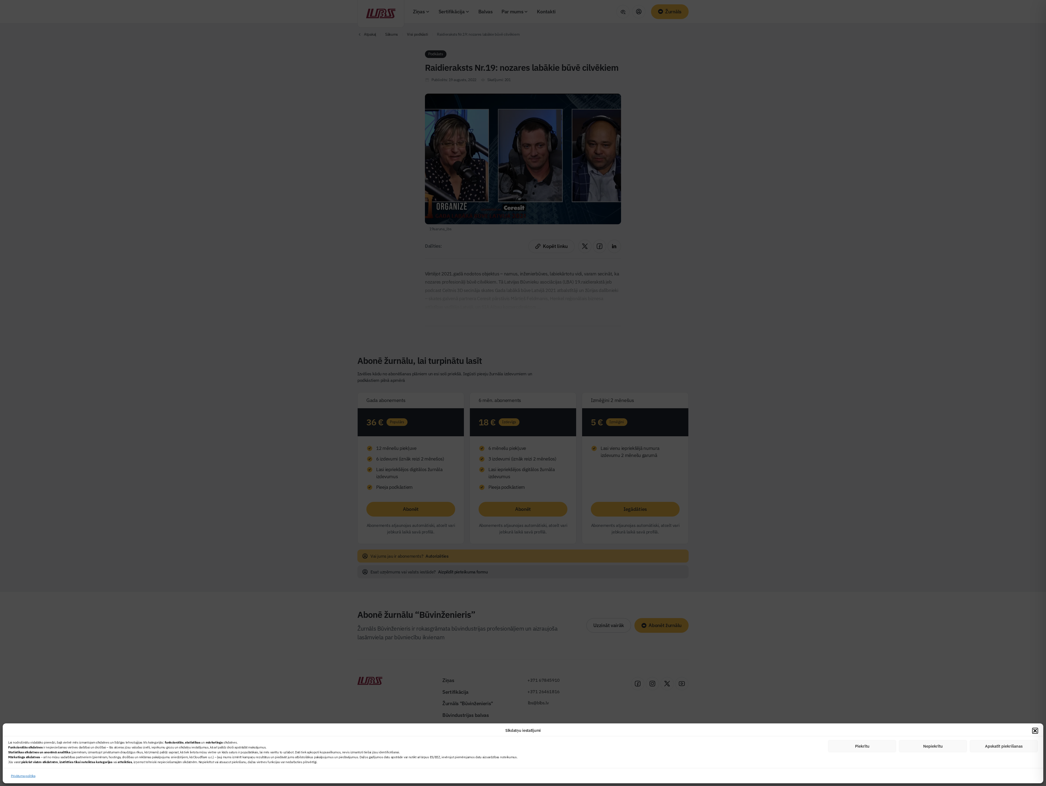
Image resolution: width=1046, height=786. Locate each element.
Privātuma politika (23, 776)
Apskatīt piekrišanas (1004, 746)
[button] (1035, 730)
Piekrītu (862, 746)
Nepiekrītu (933, 746)
